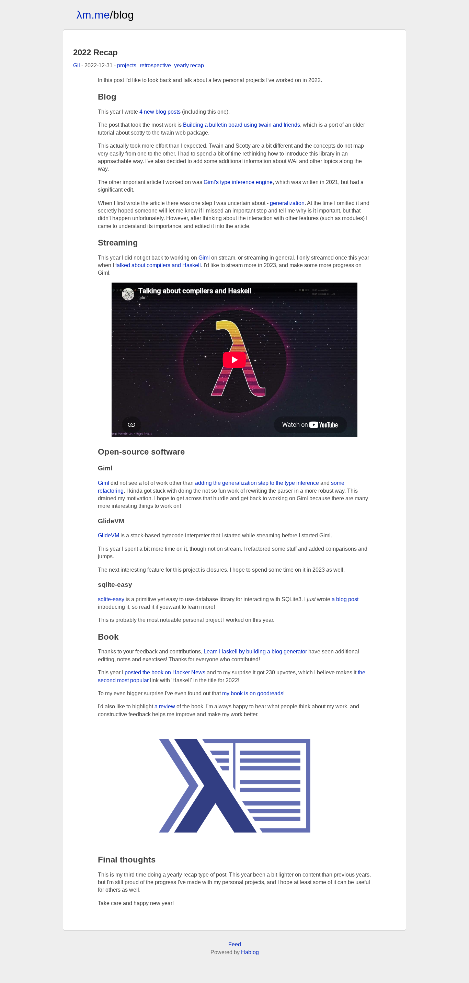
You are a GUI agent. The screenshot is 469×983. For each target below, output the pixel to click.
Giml (204, 258)
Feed (234, 944)
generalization (287, 203)
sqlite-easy (111, 599)
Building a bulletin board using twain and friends (241, 125)
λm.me (93, 15)
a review (165, 706)
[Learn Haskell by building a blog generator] (234, 785)
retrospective (155, 65)
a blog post (345, 599)
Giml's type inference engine (238, 182)
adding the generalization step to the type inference (257, 483)
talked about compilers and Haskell (158, 265)
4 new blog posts (160, 112)
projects (126, 65)
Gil (76, 65)
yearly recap (189, 65)
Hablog (250, 952)
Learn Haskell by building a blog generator (255, 651)
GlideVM (108, 535)
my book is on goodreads (252, 693)
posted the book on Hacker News (165, 672)
